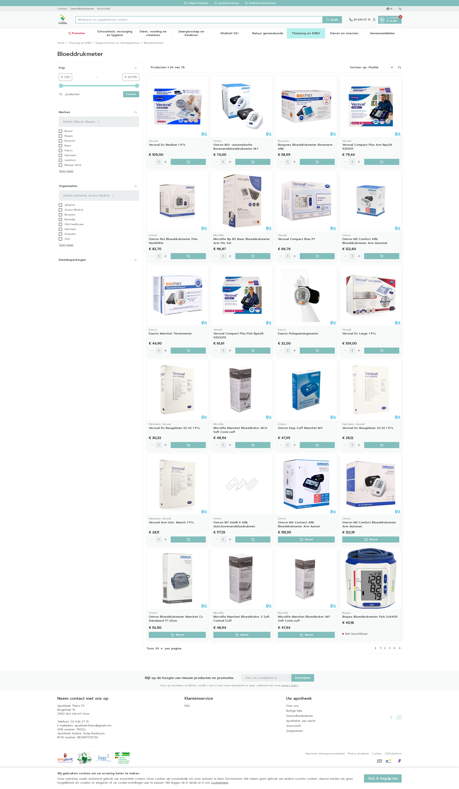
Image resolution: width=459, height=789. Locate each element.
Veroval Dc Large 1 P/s (359, 333)
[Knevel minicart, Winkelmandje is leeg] (382, 19)
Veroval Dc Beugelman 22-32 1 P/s (367, 428)
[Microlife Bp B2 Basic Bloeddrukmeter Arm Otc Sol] (242, 201)
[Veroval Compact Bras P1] (306, 201)
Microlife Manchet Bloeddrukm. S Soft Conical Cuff (241, 619)
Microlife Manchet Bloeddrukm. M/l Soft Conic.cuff (304, 619)
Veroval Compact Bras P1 (296, 239)
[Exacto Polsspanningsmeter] (306, 295)
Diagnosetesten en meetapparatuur (118, 43)
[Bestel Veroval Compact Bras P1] (317, 256)
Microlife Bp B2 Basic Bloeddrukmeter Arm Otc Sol (241, 241)
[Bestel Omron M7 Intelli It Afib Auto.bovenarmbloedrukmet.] (252, 539)
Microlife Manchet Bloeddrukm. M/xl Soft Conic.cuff (240, 430)
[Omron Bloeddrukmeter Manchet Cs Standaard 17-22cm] (177, 578)
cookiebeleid (219, 783)
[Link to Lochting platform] (399, 761)
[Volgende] (399, 648)
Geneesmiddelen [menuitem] (385, 34)
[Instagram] (399, 717)
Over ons (292, 706)
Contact (62, 9)
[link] (376, 648)
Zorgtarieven (294, 731)
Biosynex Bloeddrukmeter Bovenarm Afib (305, 147)
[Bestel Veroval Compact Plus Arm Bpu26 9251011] (381, 162)
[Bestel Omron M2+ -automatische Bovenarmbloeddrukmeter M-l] (252, 162)
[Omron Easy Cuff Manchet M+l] (306, 389)
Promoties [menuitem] (78, 33)
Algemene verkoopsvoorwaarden (325, 753)
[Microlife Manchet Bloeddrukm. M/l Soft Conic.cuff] (306, 578)
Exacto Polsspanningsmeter (298, 333)
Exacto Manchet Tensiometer (170, 333)
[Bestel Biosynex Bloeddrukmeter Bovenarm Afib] (317, 162)
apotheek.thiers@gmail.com (93, 725)
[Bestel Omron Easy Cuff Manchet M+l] (317, 445)
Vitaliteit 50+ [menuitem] (234, 34)
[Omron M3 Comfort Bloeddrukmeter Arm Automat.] (370, 484)
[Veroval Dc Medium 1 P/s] (177, 106)
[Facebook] (391, 717)
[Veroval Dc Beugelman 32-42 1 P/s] (177, 389)
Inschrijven (302, 678)
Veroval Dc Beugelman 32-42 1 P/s (174, 428)
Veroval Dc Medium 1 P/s (167, 145)
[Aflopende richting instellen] (399, 67)
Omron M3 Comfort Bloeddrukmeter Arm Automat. (369, 524)
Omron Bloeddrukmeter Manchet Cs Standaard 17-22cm (176, 619)
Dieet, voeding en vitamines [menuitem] (156, 33)
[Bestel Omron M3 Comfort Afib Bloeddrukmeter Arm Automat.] (381, 256)
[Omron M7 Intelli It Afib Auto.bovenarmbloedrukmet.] (242, 484)
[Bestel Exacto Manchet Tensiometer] (188, 351)
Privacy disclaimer (358, 753)
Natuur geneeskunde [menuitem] (269, 34)
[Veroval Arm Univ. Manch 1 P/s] (177, 484)
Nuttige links (294, 711)
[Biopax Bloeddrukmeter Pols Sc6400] (370, 578)
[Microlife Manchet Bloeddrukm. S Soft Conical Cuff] (242, 578)
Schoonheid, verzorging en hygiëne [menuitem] (115, 33)
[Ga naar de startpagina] (62, 19)
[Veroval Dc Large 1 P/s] (370, 295)
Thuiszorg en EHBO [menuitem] (308, 34)
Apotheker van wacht (301, 721)
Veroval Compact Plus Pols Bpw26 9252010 (238, 335)
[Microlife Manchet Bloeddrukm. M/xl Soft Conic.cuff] (242, 389)
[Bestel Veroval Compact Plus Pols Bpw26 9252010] (252, 351)
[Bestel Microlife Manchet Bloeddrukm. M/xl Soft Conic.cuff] (252, 445)
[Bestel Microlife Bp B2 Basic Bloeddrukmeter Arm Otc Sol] (252, 256)
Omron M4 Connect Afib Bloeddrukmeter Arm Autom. (299, 524)
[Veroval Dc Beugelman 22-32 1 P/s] (370, 389)
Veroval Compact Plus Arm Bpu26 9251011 (367, 147)
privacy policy (289, 685)
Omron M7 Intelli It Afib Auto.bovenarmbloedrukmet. (234, 524)
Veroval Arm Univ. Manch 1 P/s (171, 522)
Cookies (377, 753)
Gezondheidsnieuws (82, 9)
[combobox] (199, 19)
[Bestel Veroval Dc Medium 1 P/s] (188, 162)
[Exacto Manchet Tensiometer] (177, 295)
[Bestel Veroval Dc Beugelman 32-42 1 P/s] (188, 445)
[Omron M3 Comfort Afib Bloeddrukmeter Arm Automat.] (370, 201)
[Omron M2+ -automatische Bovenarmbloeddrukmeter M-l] (242, 106)
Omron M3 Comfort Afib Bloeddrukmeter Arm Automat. (365, 241)
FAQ (187, 706)
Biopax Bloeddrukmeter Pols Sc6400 (370, 617)
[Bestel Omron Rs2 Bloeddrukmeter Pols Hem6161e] (188, 256)
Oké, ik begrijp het (383, 778)
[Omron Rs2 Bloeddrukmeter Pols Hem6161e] (177, 201)
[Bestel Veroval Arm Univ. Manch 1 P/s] (188, 539)
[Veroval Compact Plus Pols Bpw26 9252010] (242, 295)
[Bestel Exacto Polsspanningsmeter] (317, 351)
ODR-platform (393, 753)
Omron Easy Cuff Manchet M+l (300, 428)
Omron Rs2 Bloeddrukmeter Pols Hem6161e (173, 241)
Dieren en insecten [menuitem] (346, 34)
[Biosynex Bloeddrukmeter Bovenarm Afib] (306, 106)
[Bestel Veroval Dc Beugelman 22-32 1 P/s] (381, 445)
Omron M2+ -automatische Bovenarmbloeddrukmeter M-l (235, 147)
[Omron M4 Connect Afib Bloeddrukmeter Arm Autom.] (306, 484)
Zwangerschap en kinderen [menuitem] (194, 33)
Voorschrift (103, 9)
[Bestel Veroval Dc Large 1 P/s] (381, 351)
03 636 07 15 (80, 721)
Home (61, 43)
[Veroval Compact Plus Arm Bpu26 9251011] (370, 106)
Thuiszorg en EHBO (80, 43)
